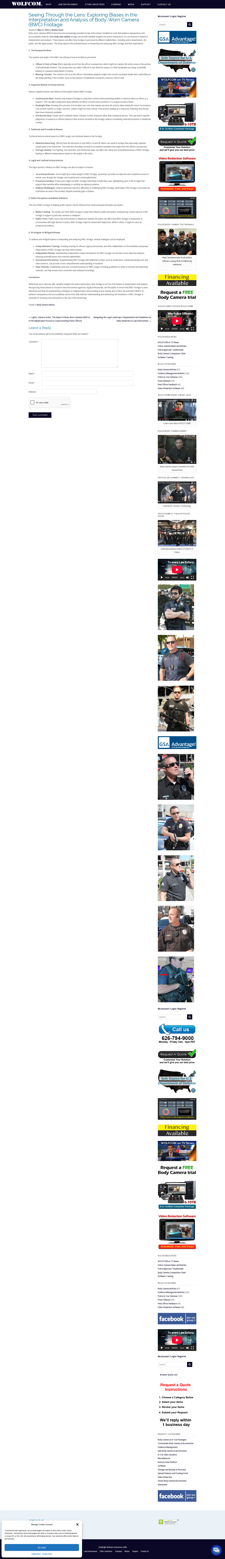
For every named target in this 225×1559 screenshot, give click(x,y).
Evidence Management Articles (171, 373)
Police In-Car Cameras (168, 377)
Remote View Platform (167, 1462)
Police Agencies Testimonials (171, 349)
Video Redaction (165, 1477)
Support (146, 4)
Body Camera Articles (46, 304)
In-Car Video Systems (167, 1454)
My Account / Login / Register (172, 16)
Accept (42, 1547)
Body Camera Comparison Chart (172, 353)
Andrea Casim (57, 29)
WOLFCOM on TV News (168, 342)
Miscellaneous (164, 1458)
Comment (33, 341)
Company (116, 4)
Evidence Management (168, 1447)
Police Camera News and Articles (172, 346)
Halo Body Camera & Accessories (172, 1450)
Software (162, 1465)
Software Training (165, 357)
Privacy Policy (47, 1554)
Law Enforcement (68, 4)
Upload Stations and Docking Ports (173, 1473)
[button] (77, 1524)
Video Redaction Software (169, 388)
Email (32, 382)
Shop (48, 4)
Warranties (162, 1484)
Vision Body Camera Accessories (172, 1480)
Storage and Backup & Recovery (172, 1469)
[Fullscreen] (192, 328)
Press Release (164, 380)
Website (32, 391)
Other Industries (95, 4)
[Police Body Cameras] (26, 4)
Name (32, 373)
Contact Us (164, 4)
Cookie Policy (36, 1554)
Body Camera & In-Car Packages (172, 1439)
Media (131, 4)
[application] (177, 321)
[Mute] (187, 328)
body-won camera (62, 36)
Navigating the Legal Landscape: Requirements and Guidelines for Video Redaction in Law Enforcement (122, 319)
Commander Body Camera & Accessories (176, 1443)
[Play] (161, 328)
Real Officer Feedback (167, 384)
